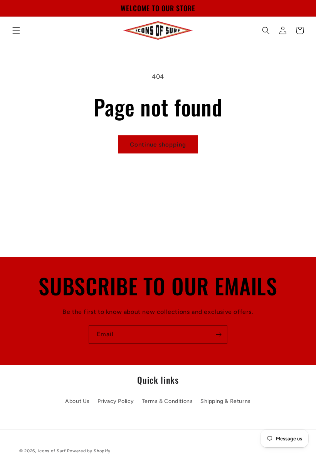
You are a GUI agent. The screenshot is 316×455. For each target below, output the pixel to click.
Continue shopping (158, 144)
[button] (16, 30)
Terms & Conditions (167, 401)
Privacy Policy (115, 401)
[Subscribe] (218, 334)
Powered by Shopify (89, 450)
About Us (77, 401)
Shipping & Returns (225, 401)
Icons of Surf (52, 450)
